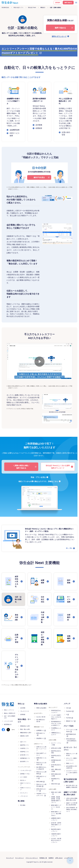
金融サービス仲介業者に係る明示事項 (71, 804)
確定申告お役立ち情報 (56, 752)
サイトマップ (10, 858)
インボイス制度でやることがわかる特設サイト (56, 717)
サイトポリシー (19, 858)
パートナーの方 (8, 721)
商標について (70, 763)
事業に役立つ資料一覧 (56, 793)
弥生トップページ (9, 710)
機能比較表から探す (25, 732)
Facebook (69, 711)
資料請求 (57, 2)
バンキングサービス (25, 770)
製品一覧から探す (25, 729)
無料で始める (68, 2)
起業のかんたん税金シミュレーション (41, 748)
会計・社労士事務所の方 (9, 717)
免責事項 (51, 858)
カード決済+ (23, 777)
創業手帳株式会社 (71, 734)
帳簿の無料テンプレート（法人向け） (56, 807)
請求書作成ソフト (25, 758)
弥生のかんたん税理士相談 (41, 785)
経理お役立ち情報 (56, 748)
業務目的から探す (25, 726)
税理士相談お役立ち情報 (56, 775)
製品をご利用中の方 (9, 713)
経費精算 (39, 128)
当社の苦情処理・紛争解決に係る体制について (71, 809)
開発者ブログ (70, 721)
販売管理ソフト (24, 761)
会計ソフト (23, 742)
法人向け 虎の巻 (40, 717)
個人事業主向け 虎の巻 (40, 720)
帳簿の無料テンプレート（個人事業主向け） (56, 813)
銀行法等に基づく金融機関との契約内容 (71, 786)
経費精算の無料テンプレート (56, 819)
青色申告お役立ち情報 (56, 756)
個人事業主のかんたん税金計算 (41, 768)
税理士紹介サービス (41, 777)
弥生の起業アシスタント (41, 754)
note (67, 708)
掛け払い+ (23, 780)
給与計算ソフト (24, 755)
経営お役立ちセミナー (41, 790)
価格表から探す (24, 736)
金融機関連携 (14, 130)
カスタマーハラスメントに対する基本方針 (71, 772)
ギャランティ (24, 793)
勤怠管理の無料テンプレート (56, 830)
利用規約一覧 (43, 858)
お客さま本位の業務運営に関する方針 (71, 799)
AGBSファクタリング (25, 788)
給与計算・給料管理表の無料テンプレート (56, 824)
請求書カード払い (25, 774)
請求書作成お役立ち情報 (56, 761)
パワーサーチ (24, 796)
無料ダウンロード (58, 466)
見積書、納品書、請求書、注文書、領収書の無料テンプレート (56, 799)
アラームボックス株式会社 (71, 730)
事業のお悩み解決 (41, 708)
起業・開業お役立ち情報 (56, 770)
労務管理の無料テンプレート (56, 835)
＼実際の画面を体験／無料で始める (21, 466)
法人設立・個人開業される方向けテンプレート (56, 840)
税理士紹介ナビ (40, 733)
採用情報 (22, 714)
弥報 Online (54, 784)
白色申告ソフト (24, 748)
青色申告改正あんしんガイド (56, 711)
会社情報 (22, 708)
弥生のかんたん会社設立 (41, 763)
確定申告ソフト (24, 745)
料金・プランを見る (38, 477)
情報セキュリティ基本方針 (71, 754)
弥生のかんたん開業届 (41, 772)
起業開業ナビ (40, 730)
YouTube (68, 718)
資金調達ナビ (40, 738)
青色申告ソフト (24, 751)
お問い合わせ (59, 858)
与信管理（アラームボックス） (41, 794)
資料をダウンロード (59, 36)
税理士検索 (39, 781)
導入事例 (22, 805)
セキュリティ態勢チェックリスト (71, 759)
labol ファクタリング (25, 784)
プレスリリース (24, 711)
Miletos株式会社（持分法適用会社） (71, 740)
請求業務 (39, 125)
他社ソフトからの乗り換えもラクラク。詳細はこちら (38, 481)
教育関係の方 (8, 724)
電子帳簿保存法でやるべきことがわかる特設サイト (56, 723)
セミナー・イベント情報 (56, 744)
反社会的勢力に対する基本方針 (71, 767)
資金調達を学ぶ (55, 779)
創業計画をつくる (41, 758)
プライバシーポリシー (32, 858)
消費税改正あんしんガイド (56, 733)
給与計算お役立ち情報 (56, 765)
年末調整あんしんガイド (56, 729)
